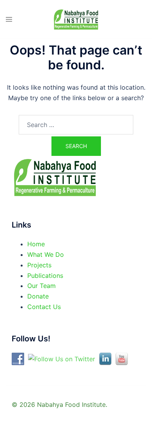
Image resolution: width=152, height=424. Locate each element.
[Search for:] (76, 124)
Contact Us (44, 307)
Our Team (41, 286)
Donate (38, 296)
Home (36, 244)
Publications (45, 275)
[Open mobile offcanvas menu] (9, 19)
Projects (39, 265)
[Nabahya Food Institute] (76, 19)
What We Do (45, 254)
